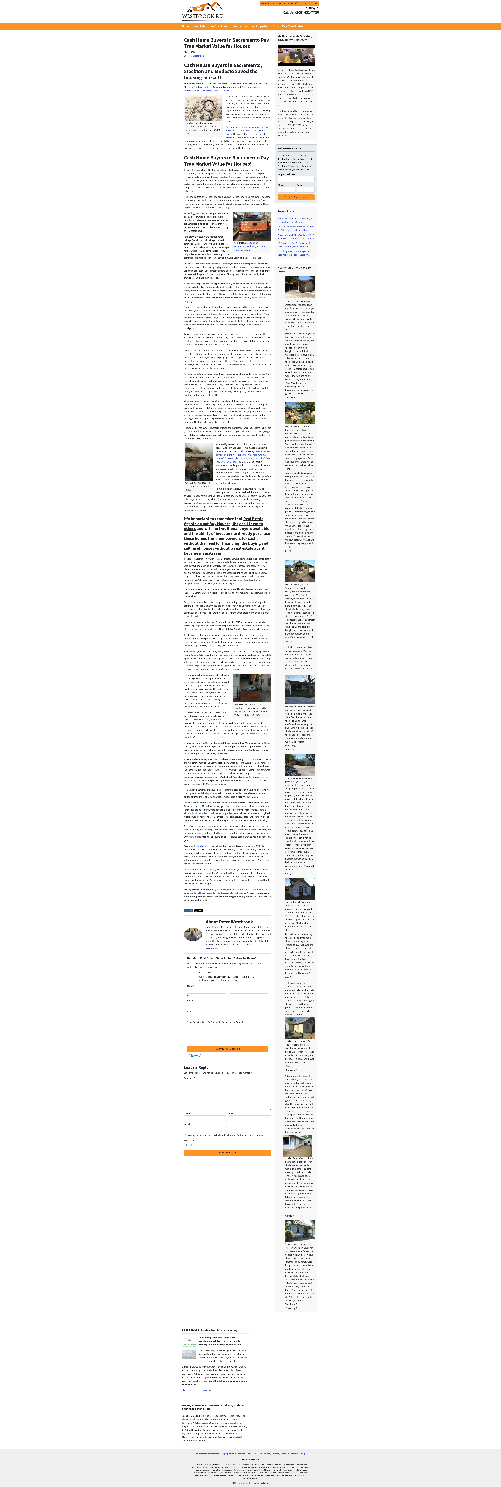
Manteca (231, 889)
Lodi (246, 250)
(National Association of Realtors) (232, 173)
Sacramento (239, 246)
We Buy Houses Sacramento (222, 869)
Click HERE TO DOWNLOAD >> (196, 1390)
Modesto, (251, 246)
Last (231, 995)
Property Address (287, 174)
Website (188, 1124)
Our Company (265, 1453)
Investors (252, 1453)
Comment (189, 1078)
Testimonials (240, 26)
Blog (275, 26)
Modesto (242, 889)
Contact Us (293, 1453)
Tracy (236, 250)
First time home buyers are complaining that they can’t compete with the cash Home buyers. (247, 130)
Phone (190, 1000)
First (189, 995)
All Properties (260, 26)
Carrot (266, 1483)
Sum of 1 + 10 (191, 1140)
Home (185, 26)
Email (190, 1011)
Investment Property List (208, 1453)
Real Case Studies (292, 26)
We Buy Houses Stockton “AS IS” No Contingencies (289, 3)
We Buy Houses (220, 26)
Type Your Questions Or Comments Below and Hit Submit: (215, 1022)
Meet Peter (200, 26)
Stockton (253, 243)
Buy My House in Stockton (233, 1453)
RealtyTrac (202, 846)
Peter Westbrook (195, 55)
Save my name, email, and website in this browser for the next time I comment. (226, 1135)
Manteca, (260, 246)
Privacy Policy (279, 1453)
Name (190, 986)
